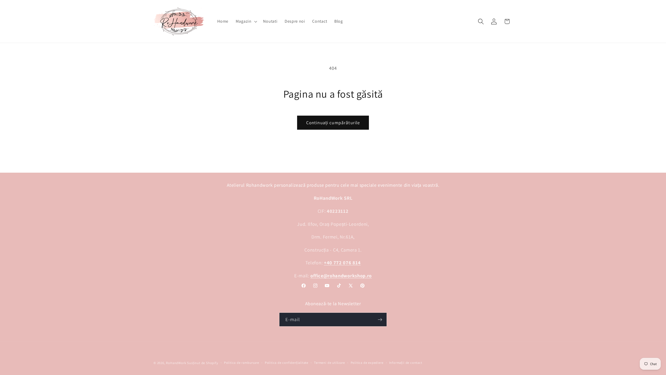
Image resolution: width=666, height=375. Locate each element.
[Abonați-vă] (380, 319)
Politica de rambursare (241, 362)
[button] (246, 21)
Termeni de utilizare (329, 362)
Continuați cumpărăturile (333, 123)
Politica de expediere (367, 362)
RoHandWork (176, 363)
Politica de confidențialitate (286, 362)
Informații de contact (405, 362)
